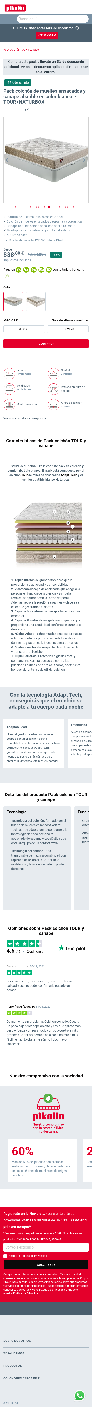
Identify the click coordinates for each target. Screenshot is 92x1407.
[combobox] (53, 19)
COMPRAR (47, 35)
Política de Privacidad (34, 1255)
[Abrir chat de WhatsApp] (80, 1396)
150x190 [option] (68, 329)
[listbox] (47, 330)
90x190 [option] (24, 329)
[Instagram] (55, 1308)
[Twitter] (37, 1308)
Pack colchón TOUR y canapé (21, 49)
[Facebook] (29, 1308)
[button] (12, 160)
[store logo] (15, 7)
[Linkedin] (63, 1308)
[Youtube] (46, 1308)
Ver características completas (24, 418)
